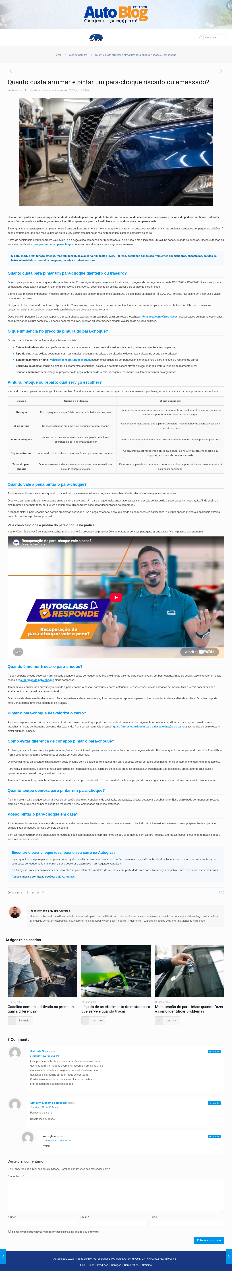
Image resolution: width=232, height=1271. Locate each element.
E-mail (84, 1217)
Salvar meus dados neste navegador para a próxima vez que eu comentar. (56, 1231)
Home (58, 54)
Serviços (116, 1265)
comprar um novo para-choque (53, 244)
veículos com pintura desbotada (70, 359)
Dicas (91, 1265)
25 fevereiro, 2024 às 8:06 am (44, 1056)
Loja (82, 1265)
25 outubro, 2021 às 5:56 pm (57, 1140)
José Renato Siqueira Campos (45, 90)
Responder (214, 1051)
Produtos (102, 1265)
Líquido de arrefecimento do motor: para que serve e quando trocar (115, 1009)
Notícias (147, 1265)
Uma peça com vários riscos (160, 316)
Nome (12, 1217)
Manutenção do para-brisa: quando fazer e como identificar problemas (189, 1009)
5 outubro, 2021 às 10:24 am (44, 1107)
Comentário (16, 1176)
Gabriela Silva (39, 1051)
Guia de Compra (78, 54)
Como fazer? (131, 1265)
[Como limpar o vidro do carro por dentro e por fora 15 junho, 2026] (229, 1256)
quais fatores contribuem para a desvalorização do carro (149, 726)
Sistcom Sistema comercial (48, 1102)
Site (154, 1217)
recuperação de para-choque (36, 679)
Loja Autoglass (65, 876)
